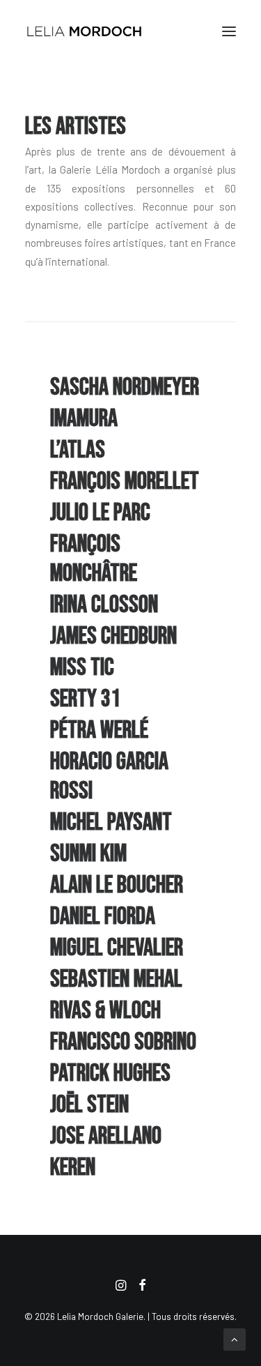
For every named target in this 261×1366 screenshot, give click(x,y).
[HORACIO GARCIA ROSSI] (130, 776)
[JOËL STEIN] (130, 1105)
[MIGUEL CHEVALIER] (130, 948)
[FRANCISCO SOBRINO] (130, 1042)
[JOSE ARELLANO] (130, 1136)
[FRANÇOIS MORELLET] (130, 481)
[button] (229, 31)
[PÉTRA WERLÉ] (130, 730)
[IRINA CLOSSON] (130, 605)
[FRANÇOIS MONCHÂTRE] (130, 559)
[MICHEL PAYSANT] (130, 822)
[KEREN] (130, 1168)
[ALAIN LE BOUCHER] (130, 885)
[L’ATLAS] (130, 450)
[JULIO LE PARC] (130, 513)
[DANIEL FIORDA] (130, 917)
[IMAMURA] (130, 419)
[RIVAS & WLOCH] (130, 1011)
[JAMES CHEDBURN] (130, 636)
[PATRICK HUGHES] (130, 1073)
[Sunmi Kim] (130, 854)
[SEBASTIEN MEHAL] (130, 979)
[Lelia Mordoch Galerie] (85, 31)
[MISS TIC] (130, 668)
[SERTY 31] (130, 699)
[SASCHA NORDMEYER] (130, 387)
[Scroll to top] (234, 1338)
